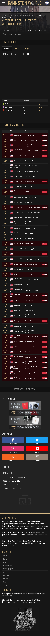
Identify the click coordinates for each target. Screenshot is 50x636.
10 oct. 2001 (5, 243)
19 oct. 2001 (5, 305)
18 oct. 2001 (5, 295)
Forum (37, 460)
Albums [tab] (7, 48)
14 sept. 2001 (5, 135)
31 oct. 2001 (5, 367)
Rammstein (7, 565)
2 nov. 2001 (5, 373)
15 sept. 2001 (5, 140)
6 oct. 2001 (4, 228)
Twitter (37, 444)
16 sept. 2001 (5, 145)
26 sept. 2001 (5, 176)
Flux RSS (12, 460)
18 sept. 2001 (5, 150)
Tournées (17, 15)
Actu (5, 555)
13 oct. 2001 (5, 264)
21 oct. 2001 (5, 316)
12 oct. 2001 (5, 254)
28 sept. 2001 (5, 181)
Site (4, 582)
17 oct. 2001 (5, 290)
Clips (5, 572)
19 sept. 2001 (5, 156)
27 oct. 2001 (5, 347)
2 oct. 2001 (4, 212)
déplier (40, 104)
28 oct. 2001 (5, 357)
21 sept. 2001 (5, 161)
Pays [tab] (27, 48)
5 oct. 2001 (4, 223)
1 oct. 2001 (4, 207)
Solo (5, 585)
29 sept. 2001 (5, 192)
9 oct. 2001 (4, 238)
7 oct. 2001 (4, 233)
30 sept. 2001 (5, 202)
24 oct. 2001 (5, 331)
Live (10, 15)
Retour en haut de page (25, 389)
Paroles (6, 575)
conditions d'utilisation (38, 534)
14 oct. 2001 (5, 274)
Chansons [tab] (17, 48)
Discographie (8, 569)
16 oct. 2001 (5, 285)
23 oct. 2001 (5, 321)
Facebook (13, 444)
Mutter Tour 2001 (29, 15)
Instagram (13, 452)
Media (5, 579)
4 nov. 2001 (5, 378)
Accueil (4, 15)
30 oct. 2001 (5, 362)
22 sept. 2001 (5, 166)
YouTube (37, 452)
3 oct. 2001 (4, 217)
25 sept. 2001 (5, 171)
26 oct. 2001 (5, 336)
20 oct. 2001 (5, 311)
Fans (5, 559)
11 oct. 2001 (5, 248)
